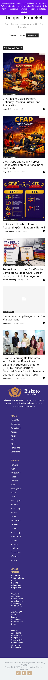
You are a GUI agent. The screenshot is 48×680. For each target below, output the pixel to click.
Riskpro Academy (9, 280)
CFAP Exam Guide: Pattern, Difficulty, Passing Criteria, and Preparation (21, 102)
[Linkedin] (24, 673)
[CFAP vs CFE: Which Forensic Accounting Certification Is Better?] (24, 200)
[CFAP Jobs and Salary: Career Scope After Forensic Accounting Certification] (24, 137)
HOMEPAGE (32, 35)
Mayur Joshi (7, 109)
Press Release (8, 353)
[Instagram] (18, 673)
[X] (29, 673)
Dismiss (24, 11)
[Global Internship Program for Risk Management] (24, 299)
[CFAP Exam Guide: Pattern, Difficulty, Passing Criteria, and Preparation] (24, 74)
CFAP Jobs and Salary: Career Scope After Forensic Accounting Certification (23, 165)
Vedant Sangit (8, 231)
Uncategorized (8, 312)
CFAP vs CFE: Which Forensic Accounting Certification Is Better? (24, 226)
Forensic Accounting (10, 94)
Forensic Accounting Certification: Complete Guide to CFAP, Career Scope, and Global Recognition (24, 273)
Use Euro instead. (38, 9)
